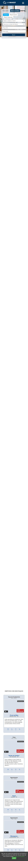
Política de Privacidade (19, 856)
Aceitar (14, 858)
